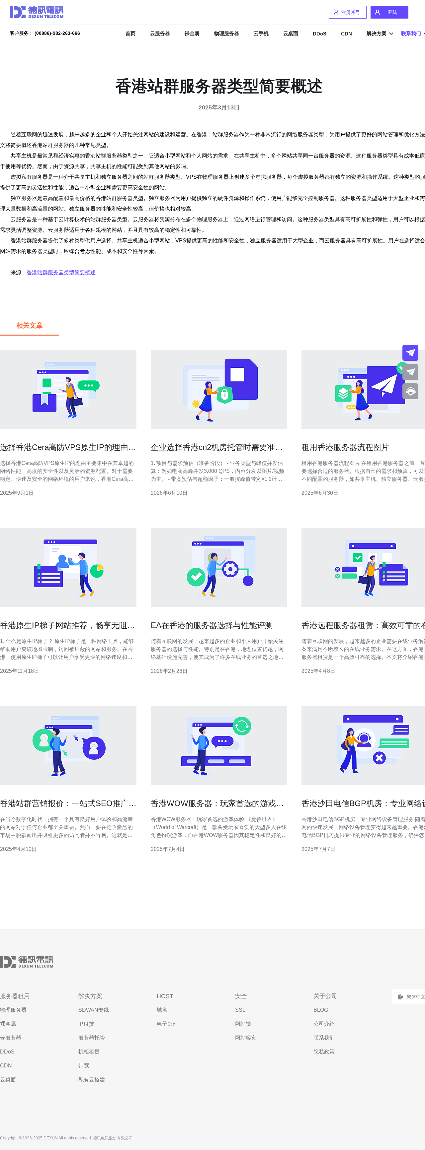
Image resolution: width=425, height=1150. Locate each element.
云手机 (261, 33)
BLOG (320, 1010)
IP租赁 (86, 1024)
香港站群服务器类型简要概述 (61, 272)
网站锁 (243, 1024)
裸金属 (192, 33)
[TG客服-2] (410, 372)
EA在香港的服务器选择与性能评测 (212, 625)
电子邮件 (167, 1024)
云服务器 (160, 33)
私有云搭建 (91, 1079)
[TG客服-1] (410, 353)
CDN (346, 33)
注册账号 (350, 12)
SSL (240, 1010)
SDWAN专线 (93, 1010)
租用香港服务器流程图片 (345, 447)
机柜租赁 (89, 1051)
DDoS (319, 33)
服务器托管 (91, 1038)
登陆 (392, 12)
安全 (241, 996)
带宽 (83, 1065)
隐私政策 (324, 1051)
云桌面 (290, 33)
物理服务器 (226, 33)
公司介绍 (324, 1024)
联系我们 (324, 1038)
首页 (130, 33)
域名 (162, 1010)
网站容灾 (245, 1038)
